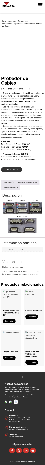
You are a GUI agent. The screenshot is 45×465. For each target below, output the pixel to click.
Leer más (9, 321)
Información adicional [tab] (27, 182)
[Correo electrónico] (6, 428)
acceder (11, 274)
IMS (21, 249)
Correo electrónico (17, 427)
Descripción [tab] (9, 182)
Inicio (4, 21)
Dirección (13, 416)
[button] (40, 4)
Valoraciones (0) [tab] (11, 187)
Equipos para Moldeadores (24, 24)
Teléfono (13, 434)
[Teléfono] (6, 435)
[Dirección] (6, 418)
